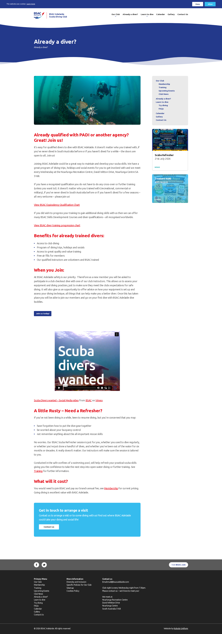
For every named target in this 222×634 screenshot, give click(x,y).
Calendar (160, 14)
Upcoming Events (167, 91)
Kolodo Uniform (181, 628)
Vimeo (99, 400)
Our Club (116, 14)
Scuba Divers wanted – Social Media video (56, 400)
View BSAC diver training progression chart (57, 225)
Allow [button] (210, 4)
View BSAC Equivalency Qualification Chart (57, 204)
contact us (113, 591)
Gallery (171, 14)
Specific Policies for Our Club (79, 585)
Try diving (163, 105)
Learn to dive (147, 14)
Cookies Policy (73, 591)
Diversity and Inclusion (76, 582)
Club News (164, 94)
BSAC (89, 400)
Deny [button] (198, 4)
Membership (111, 488)
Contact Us (182, 14)
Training (38, 470)
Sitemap (70, 588)
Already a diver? (130, 14)
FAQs (161, 109)
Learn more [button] (31, 4)
